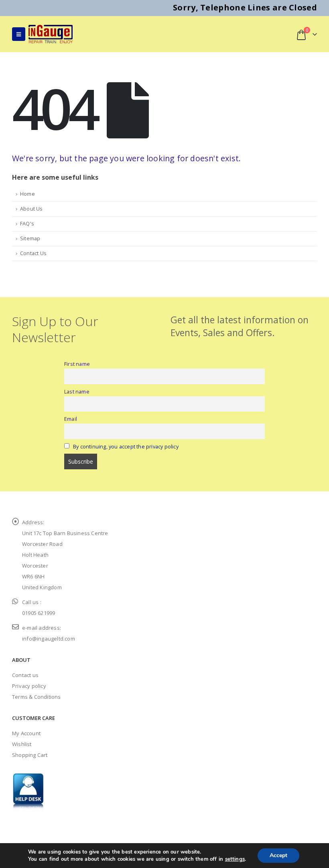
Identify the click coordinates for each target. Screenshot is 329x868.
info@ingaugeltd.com (48, 638)
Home (27, 194)
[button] (18, 34)
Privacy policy (29, 686)
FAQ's (27, 223)
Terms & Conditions (36, 696)
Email (70, 419)
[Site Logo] (50, 34)
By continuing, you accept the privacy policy (126, 446)
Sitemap (30, 238)
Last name (76, 391)
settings (235, 859)
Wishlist (22, 744)
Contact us (25, 675)
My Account (26, 733)
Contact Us (33, 253)
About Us (31, 208)
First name (77, 364)
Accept (278, 855)
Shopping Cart (30, 754)
